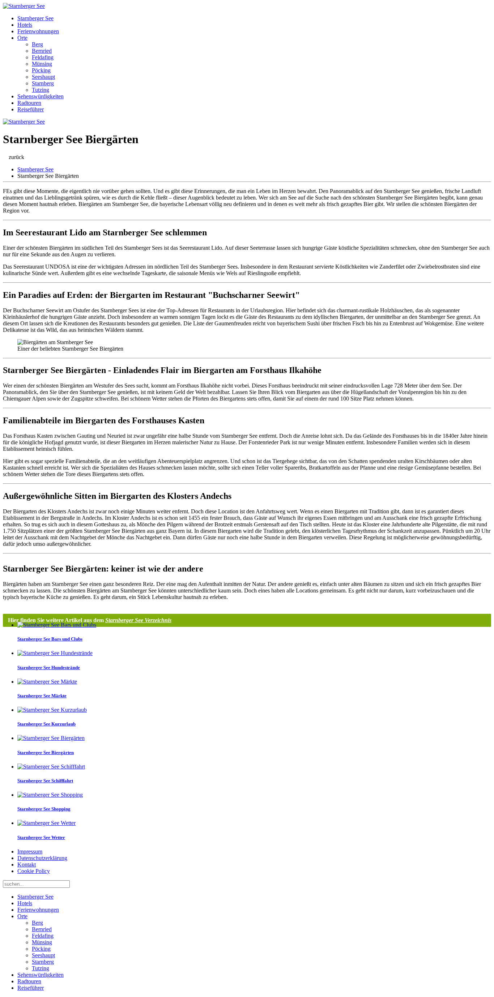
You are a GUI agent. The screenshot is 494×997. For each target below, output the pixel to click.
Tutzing (40, 90)
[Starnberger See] (24, 6)
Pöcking (41, 70)
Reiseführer (30, 109)
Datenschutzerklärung (42, 858)
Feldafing (43, 57)
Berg (37, 44)
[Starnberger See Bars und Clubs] (56, 625)
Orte (22, 38)
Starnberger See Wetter (41, 837)
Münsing (42, 64)
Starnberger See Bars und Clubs (49, 639)
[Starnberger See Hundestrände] (55, 653)
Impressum (29, 851)
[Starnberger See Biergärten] (51, 738)
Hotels (24, 25)
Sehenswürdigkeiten (40, 96)
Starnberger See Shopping (44, 809)
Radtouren (29, 103)
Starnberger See (35, 18)
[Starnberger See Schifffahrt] (51, 766)
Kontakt (26, 864)
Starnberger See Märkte (42, 695)
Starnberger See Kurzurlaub (46, 724)
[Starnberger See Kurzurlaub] (52, 710)
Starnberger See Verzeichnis (138, 620)
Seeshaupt (43, 77)
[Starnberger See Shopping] (50, 795)
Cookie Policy (33, 871)
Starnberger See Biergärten (45, 752)
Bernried (42, 51)
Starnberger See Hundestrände (48, 667)
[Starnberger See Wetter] (46, 823)
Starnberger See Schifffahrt (45, 780)
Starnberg (43, 83)
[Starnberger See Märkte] (47, 682)
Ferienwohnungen (38, 31)
